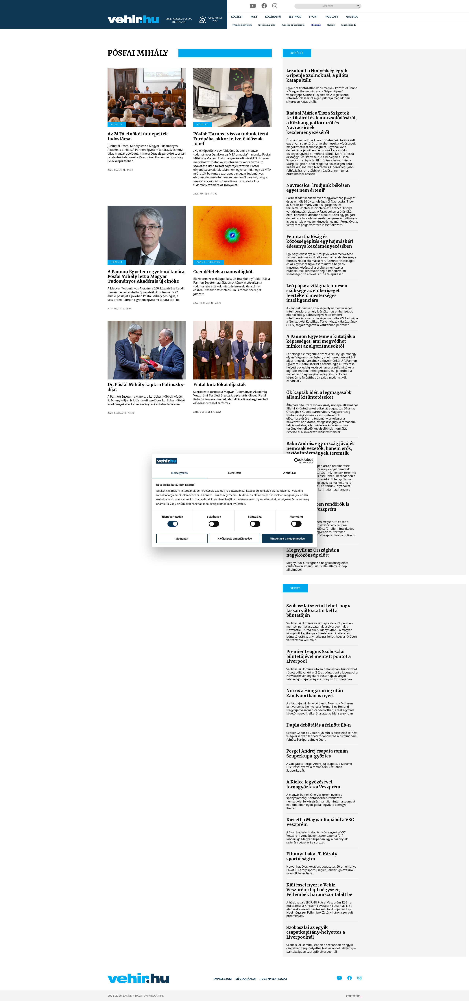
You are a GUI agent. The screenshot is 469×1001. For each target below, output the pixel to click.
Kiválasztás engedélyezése (234, 538)
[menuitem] (237, 16)
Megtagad (182, 538)
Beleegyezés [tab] (179, 472)
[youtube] (253, 6)
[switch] (214, 524)
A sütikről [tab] (289, 472)
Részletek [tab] (234, 472)
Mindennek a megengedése (287, 538)
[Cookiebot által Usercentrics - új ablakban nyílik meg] (297, 460)
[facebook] (264, 6)
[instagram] (274, 6)
